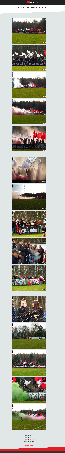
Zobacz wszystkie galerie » (28, 445)
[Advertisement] (29, 154)
